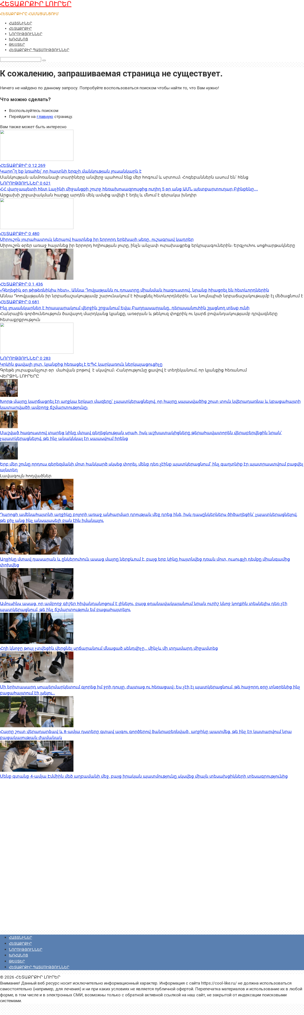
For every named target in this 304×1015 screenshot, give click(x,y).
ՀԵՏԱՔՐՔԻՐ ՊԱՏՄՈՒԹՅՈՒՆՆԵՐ (39, 50)
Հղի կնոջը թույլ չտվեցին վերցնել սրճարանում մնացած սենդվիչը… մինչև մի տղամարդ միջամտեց (109, 648)
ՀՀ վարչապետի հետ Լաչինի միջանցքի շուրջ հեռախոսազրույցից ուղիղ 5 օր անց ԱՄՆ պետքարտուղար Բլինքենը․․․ (129, 189)
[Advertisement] (33, 862)
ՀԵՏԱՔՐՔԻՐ (20, 28)
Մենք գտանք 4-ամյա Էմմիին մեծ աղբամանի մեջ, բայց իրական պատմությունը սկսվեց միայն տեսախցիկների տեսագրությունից (144, 776)
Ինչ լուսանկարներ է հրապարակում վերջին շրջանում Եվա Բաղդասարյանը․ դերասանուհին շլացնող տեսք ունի (124, 307)
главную (45, 116)
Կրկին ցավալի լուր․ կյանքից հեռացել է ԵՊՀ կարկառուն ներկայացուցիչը (81, 364)
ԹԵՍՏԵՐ (17, 44)
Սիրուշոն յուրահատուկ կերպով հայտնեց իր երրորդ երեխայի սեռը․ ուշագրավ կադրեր (97, 239)
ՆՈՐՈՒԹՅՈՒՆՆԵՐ (25, 34)
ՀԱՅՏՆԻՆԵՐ (20, 23)
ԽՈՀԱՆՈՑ (18, 39)
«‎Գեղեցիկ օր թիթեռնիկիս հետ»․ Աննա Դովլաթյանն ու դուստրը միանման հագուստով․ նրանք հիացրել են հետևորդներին (134, 290)
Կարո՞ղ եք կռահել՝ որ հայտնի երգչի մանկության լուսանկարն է (71, 171)
